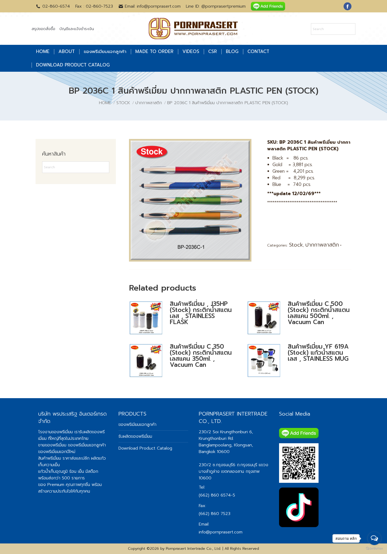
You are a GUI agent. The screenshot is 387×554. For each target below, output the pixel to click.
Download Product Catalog (145, 448)
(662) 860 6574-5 (217, 495)
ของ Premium (51, 484)
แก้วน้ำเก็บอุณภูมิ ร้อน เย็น (61, 471)
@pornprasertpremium (223, 6)
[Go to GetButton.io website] (374, 548)
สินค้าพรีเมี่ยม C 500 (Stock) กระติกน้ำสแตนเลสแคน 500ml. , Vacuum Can (319, 313)
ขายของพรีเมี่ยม (52, 445)
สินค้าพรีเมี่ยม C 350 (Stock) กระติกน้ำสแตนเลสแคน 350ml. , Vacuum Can (201, 356)
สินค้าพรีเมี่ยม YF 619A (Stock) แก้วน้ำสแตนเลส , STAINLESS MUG (318, 353)
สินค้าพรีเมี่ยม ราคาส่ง (57, 458)
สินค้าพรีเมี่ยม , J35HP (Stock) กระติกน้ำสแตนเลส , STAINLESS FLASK (201, 313)
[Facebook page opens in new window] (347, 6)
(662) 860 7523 (214, 513)
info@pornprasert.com (220, 532)
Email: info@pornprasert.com (153, 6)
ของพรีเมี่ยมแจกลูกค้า (87, 445)
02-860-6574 (56, 6)
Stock (296, 245)
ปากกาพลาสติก (322, 245)
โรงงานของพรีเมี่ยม (55, 432)
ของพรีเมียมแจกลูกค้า (137, 424)
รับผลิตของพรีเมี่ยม (135, 436)
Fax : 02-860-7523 (94, 6)
